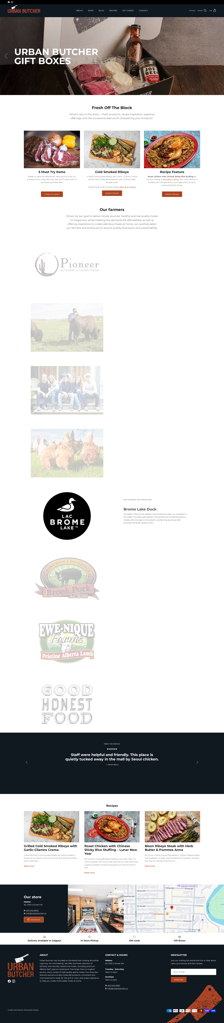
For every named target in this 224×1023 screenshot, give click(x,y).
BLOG (101, 10)
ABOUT (79, 10)
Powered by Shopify (31, 1010)
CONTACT (143, 10)
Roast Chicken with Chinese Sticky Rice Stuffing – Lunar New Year (110, 849)
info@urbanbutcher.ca (36, 913)
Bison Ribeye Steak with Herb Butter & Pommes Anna (169, 848)
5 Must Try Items (52, 194)
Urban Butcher (18, 1010)
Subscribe (178, 979)
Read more (29, 866)
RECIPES (113, 10)
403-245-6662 (32, 910)
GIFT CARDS (128, 10)
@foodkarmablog (128, 187)
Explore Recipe (112, 193)
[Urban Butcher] (24, 9)
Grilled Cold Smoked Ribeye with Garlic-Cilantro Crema (50, 848)
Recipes (112, 805)
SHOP (90, 10)
